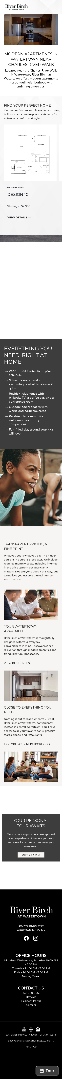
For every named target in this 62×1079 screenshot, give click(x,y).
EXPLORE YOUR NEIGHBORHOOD (27, 744)
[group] (30, 176)
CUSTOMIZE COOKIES (16, 1035)
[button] (56, 7)
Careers (31, 1005)
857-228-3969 (31, 993)
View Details (17, 217)
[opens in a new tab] (26, 939)
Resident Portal (31, 1001)
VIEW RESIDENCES (17, 663)
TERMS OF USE (46, 1035)
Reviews (31, 997)
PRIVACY (32, 1035)
